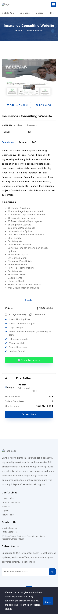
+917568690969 (9, 532)
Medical (40, 13)
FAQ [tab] (34, 142)
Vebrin (22, 384)
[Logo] (6, 4)
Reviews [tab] (23, 142)
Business (25, 13)
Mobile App (8, 13)
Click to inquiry (30, 360)
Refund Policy (8, 515)
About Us (6, 507)
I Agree (48, 600)
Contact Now (29, 414)
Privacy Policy (8, 498)
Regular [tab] (29, 300)
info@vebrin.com (9, 528)
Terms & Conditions (11, 502)
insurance (32, 125)
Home (18, 30)
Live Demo (45, 105)
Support (5, 511)
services (18, 125)
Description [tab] (8, 142)
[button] (52, 571)
